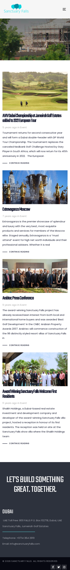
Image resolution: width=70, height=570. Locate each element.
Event (23, 127)
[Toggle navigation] (49, 9)
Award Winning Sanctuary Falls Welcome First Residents (35, 399)
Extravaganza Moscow (35, 212)
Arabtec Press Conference (35, 303)
